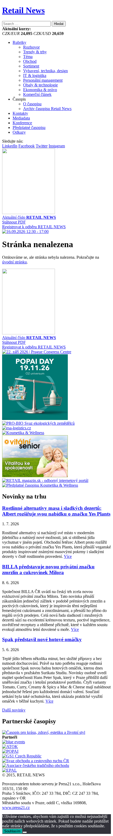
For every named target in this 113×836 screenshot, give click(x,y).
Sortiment (31, 66)
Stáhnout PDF (14, 222)
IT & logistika (34, 75)
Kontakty (20, 113)
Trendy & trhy (35, 52)
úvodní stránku (14, 262)
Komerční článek (37, 94)
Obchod (30, 61)
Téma (28, 56)
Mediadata (21, 118)
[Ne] (25, 832)
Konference (22, 123)
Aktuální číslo (29, 217)
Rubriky (19, 42)
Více (68, 556)
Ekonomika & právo (40, 89)
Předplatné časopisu (29, 127)
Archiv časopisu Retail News (47, 108)
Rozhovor (31, 47)
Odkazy (19, 132)
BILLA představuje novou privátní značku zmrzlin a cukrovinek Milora (48, 569)
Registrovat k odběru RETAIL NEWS (34, 227)
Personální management (43, 80)
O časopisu (32, 104)
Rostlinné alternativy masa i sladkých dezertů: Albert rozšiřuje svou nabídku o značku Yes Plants (56, 511)
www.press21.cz (16, 807)
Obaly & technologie (40, 85)
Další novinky (13, 710)
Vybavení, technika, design (45, 71)
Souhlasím (12, 831)
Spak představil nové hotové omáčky (42, 639)
